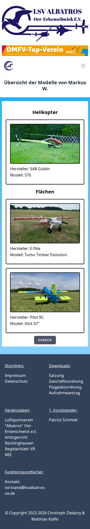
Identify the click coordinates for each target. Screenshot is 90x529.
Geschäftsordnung (66, 381)
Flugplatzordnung (65, 387)
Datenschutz (16, 381)
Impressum (15, 375)
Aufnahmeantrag (64, 392)
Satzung (56, 375)
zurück (45, 340)
